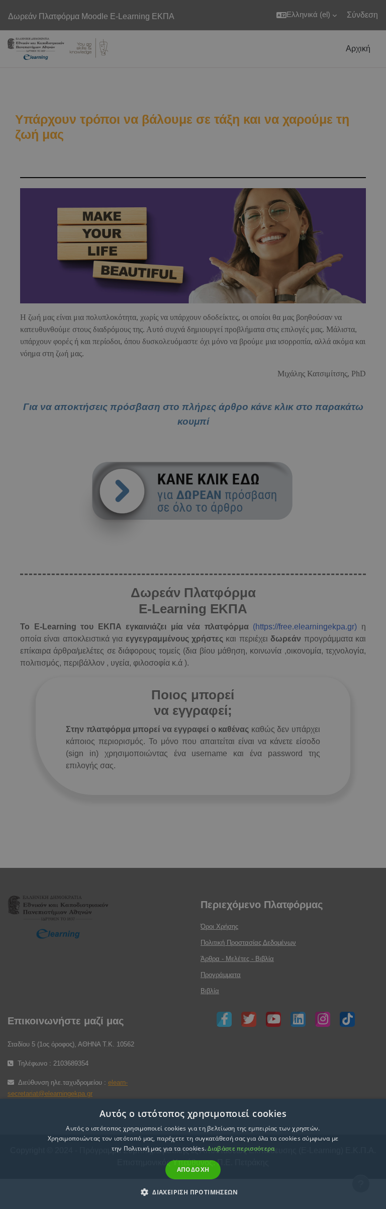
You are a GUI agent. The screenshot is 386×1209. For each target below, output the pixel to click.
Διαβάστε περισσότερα (241, 1148)
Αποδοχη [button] (193, 1169)
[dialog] (193, 604)
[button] (193, 1192)
